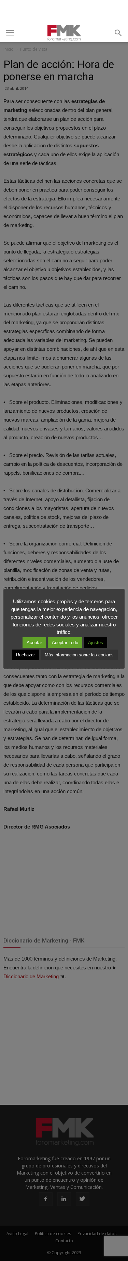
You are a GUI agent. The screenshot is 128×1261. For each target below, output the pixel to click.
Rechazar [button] (25, 654)
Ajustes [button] (95, 642)
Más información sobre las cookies (79, 654)
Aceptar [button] (34, 642)
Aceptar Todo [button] (65, 642)
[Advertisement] (64, 11)
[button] (118, 33)
